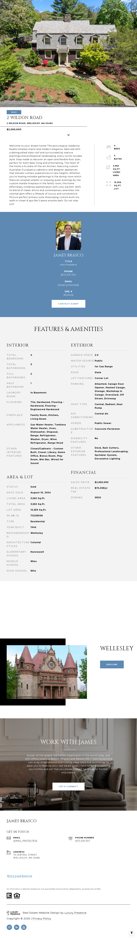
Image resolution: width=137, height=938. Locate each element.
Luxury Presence (75, 912)
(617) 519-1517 (68, 275)
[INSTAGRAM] (9, 927)
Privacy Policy (42, 918)
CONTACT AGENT (68, 304)
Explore (111, 664)
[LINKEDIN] (16, 927)
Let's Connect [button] (68, 786)
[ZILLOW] (23, 927)
